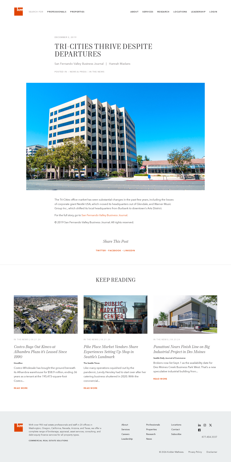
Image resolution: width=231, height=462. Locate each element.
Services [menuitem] (125, 429)
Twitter (101, 250)
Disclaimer (211, 452)
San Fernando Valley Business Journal (104, 215)
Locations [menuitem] (176, 425)
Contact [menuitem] (175, 429)
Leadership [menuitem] (127, 439)
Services (147, 12)
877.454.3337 (209, 436)
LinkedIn (129, 250)
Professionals (56, 12)
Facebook (114, 250)
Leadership (198, 12)
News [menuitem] (149, 439)
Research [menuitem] (151, 434)
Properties (77, 12)
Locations (180, 12)
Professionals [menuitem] (153, 425)
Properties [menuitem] (151, 429)
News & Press (78, 72)
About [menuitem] (124, 425)
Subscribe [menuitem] (176, 434)
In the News (96, 72)
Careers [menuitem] (125, 434)
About (134, 12)
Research (163, 12)
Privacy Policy (195, 452)
